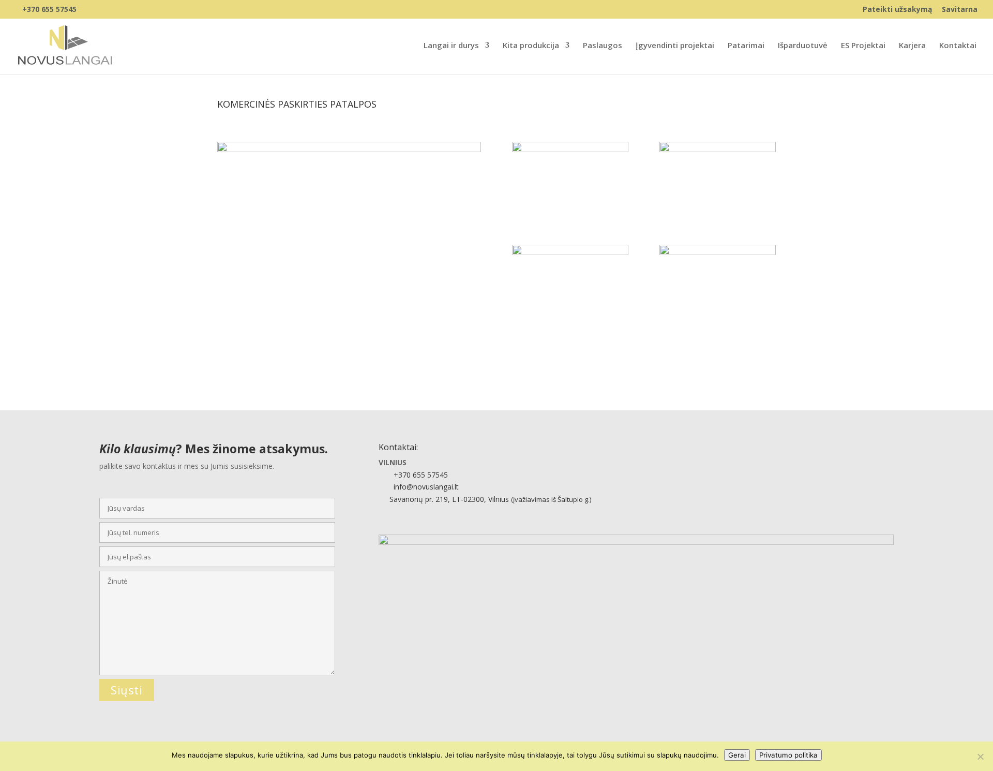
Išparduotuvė (803, 45)
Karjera (912, 45)
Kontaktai (957, 45)
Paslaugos (602, 45)
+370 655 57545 (49, 9)
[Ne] (980, 756)
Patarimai (746, 45)
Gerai (737, 755)
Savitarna (959, 10)
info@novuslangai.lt (426, 487)
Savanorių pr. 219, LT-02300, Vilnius (489, 499)
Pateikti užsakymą (897, 10)
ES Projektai (863, 45)
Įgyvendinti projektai (675, 45)
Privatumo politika (788, 755)
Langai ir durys (451, 45)
